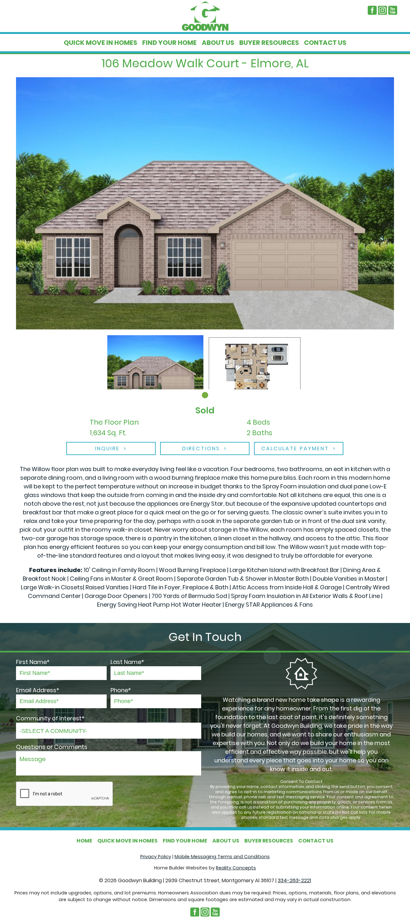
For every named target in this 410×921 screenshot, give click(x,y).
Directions (201, 448)
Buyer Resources (269, 42)
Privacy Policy (155, 856)
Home (84, 840)
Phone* (121, 690)
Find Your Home (169, 42)
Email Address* (37, 690)
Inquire (107, 448)
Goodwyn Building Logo (205, 16)
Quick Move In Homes (100, 42)
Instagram (382, 10)
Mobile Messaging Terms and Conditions (222, 856)
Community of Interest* (50, 718)
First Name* (33, 662)
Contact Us (325, 42)
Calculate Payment (295, 448)
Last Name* (127, 662)
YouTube (392, 10)
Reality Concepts (236, 868)
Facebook (372, 10)
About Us (218, 42)
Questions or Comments (51, 747)
